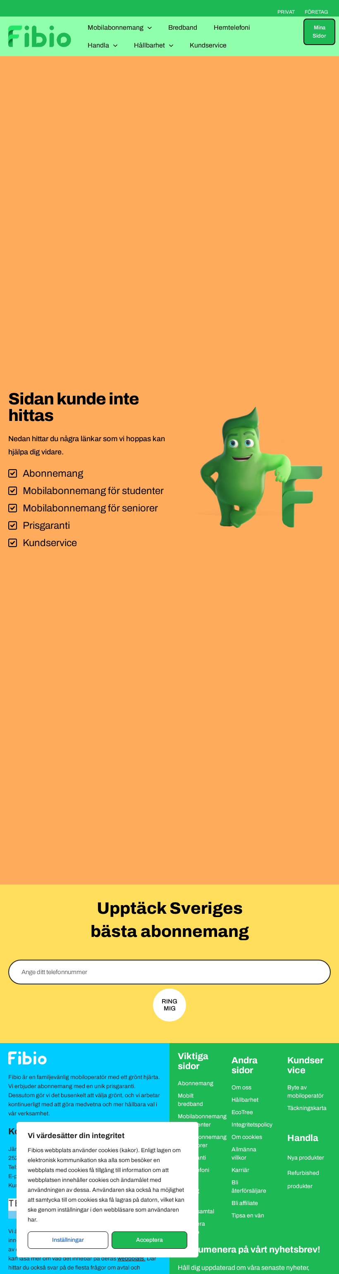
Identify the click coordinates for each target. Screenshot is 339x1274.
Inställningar (68, 1240)
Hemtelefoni (232, 27)
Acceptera (149, 1240)
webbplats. (131, 1258)
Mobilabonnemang (115, 27)
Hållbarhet (149, 45)
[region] (107, 1189)
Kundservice (208, 45)
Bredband (182, 27)
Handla (98, 45)
